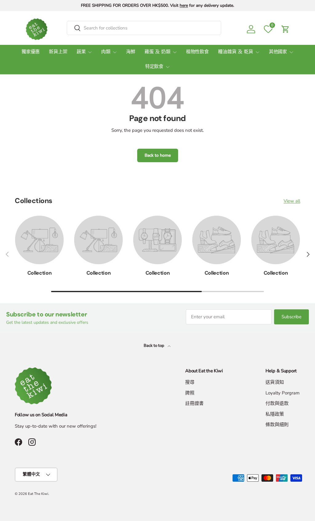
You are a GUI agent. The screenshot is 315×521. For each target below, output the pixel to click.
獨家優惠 (31, 52)
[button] (285, 29)
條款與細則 (277, 424)
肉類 (105, 52)
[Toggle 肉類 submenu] (114, 52)
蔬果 (81, 52)
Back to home (158, 155)
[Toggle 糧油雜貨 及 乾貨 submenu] (257, 52)
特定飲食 (154, 67)
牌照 (189, 393)
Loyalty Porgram (282, 393)
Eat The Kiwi (38, 494)
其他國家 (278, 52)
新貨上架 (58, 52)
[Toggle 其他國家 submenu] (291, 52)
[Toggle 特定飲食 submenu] (167, 67)
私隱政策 (274, 414)
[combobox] (144, 28)
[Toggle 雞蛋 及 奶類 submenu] (174, 52)
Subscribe (291, 317)
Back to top (154, 345)
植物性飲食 (197, 52)
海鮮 (130, 52)
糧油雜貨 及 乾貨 (235, 52)
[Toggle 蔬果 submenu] (90, 52)
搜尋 (189, 382)
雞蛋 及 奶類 (157, 52)
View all (292, 201)
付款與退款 (277, 403)
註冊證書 (194, 403)
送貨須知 (274, 382)
